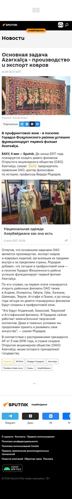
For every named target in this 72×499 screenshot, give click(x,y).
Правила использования (40, 436)
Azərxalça (52, 361)
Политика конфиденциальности (20, 441)
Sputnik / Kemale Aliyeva (15, 117)
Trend (32, 166)
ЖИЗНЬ (19, 361)
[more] (66, 240)
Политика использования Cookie (20, 446)
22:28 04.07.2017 (11, 71)
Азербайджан (44, 368)
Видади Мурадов (35, 361)
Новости (7, 361)
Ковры (30, 368)
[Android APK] (12, 469)
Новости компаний (12, 458)
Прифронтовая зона (13, 368)
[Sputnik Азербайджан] (10, 26)
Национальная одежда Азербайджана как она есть (28, 231)
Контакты (20, 436)
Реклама (48, 458)
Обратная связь (33, 458)
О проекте (7, 436)
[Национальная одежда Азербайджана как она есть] (36, 202)
